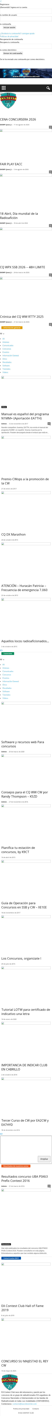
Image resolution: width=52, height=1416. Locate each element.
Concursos (6, 349)
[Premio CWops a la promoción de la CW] (26, 454)
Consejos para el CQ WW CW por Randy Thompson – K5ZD (24, 794)
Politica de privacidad (21, 1409)
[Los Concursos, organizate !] (26, 933)
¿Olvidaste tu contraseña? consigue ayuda (17, 33)
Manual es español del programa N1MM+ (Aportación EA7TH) (25, 416)
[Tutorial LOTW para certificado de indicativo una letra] (26, 985)
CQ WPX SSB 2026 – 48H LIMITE (22, 267)
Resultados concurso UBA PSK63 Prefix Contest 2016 (24, 1178)
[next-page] (1, 650)
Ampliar (44, 1159)
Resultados (7, 362)
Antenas (5, 342)
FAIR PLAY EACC (11, 164)
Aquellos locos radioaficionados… (25, 641)
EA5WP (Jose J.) (6, 125)
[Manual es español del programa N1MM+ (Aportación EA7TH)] (26, 392)
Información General (10, 356)
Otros (4, 359)
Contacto (35, 1409)
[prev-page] (0, 650)
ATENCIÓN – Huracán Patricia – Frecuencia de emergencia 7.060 (24, 588)
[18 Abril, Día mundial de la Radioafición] (26, 189)
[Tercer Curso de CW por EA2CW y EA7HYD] (26, 1095)
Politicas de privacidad (9, 36)
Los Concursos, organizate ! (21, 958)
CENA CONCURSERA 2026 (18, 119)
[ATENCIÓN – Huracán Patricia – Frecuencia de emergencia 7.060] (26, 561)
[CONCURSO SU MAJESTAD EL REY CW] (26, 1336)
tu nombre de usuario (8, 15)
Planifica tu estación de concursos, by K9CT (18, 849)
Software (6, 366)
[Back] (1, 1)
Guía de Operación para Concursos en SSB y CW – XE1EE (24, 905)
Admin (4, 424)
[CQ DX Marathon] (26, 509)
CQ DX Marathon (13, 534)
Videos (5, 372)
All (3, 339)
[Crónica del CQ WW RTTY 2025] (26, 292)
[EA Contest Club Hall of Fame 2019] (26, 1281)
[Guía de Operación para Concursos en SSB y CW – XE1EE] (26, 878)
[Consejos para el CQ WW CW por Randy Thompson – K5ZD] (26, 770)
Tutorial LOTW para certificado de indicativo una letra (25, 1011)
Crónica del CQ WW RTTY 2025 (22, 316)
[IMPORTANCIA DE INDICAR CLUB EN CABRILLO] (26, 1040)
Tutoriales (6, 369)
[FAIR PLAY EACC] (26, 142)
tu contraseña (5, 24)
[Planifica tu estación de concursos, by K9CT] (26, 823)
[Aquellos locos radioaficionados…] (26, 616)
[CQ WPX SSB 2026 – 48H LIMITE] (26, 243)
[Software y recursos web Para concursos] (26, 719)
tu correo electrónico (8, 50)
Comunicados (7, 345)
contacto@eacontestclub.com (25, 1404)
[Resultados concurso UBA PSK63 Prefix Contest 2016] (26, 1217)
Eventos (5, 352)
